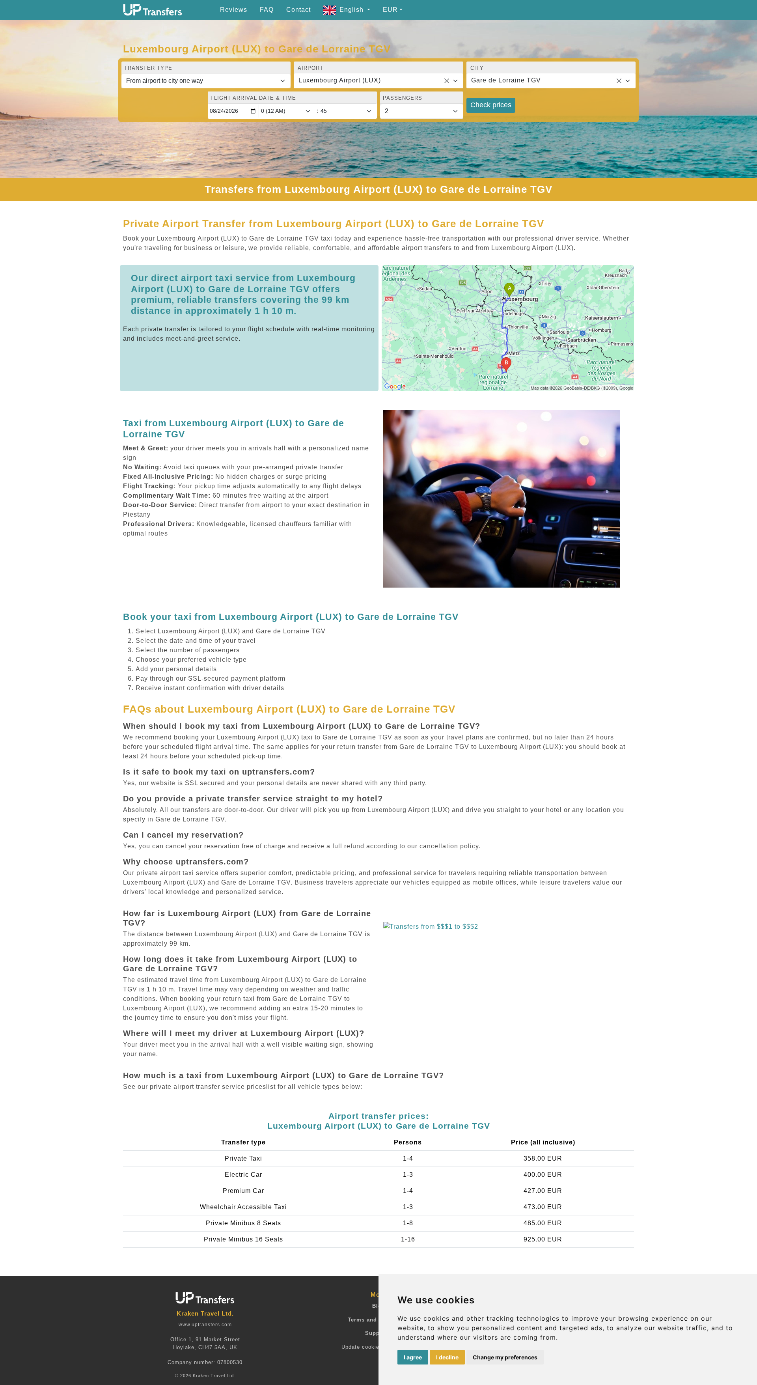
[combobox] (378, 80)
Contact (298, 9)
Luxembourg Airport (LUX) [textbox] (339, 80)
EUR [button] (390, 9)
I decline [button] (447, 1357)
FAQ (267, 9)
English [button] (352, 9)
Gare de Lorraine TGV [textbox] (506, 80)
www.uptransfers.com (205, 1324)
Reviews (233, 9)
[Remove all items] (446, 80)
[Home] (152, 10)
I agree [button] (413, 1357)
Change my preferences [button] (505, 1357)
